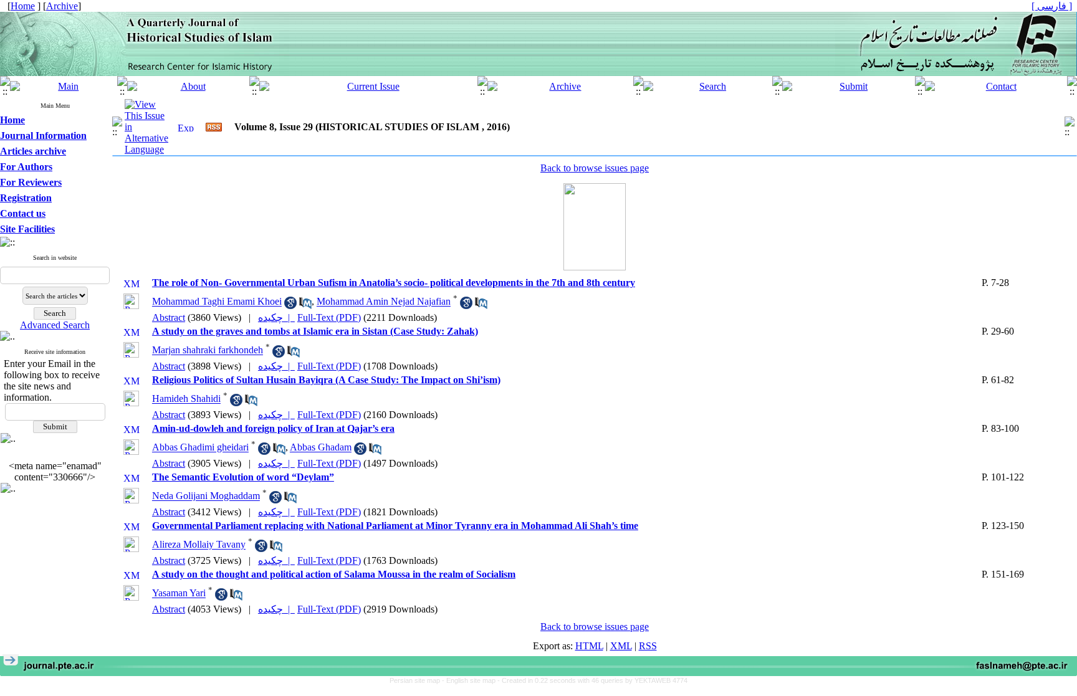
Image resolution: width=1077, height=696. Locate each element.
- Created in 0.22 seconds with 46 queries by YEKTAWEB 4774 (592, 680)
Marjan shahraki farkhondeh (207, 350)
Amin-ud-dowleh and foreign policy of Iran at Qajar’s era (273, 428)
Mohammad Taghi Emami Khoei (217, 302)
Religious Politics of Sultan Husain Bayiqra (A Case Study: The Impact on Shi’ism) (326, 379)
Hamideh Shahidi (186, 399)
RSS (648, 646)
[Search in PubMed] (305, 305)
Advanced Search (55, 325)
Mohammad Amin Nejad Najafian (384, 302)
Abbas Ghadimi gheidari (200, 447)
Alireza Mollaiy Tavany (199, 545)
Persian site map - (418, 680)
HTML (589, 646)
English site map (471, 680)
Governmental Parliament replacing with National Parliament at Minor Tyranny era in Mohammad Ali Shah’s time (395, 525)
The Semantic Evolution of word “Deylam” (243, 477)
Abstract (168, 317)
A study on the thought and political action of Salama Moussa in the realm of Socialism (333, 574)
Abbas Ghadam (321, 447)
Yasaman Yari (179, 593)
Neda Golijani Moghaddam (206, 496)
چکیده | (276, 317)
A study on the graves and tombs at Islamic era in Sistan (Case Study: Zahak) (315, 331)
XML (621, 646)
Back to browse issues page (594, 168)
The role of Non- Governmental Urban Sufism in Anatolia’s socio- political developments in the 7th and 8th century (393, 282)
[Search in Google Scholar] (290, 305)
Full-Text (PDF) (329, 317)
